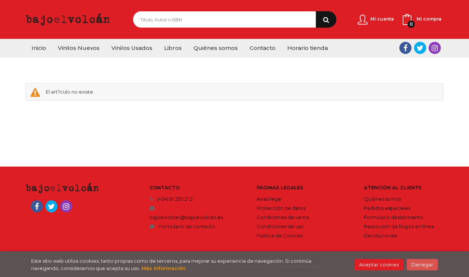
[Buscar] (326, 19)
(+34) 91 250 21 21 (175, 199)
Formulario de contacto (186, 226)
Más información (163, 268)
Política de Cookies (279, 235)
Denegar (422, 264)
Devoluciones (380, 235)
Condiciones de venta (282, 217)
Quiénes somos (382, 199)
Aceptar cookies (379, 264)
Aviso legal (269, 199)
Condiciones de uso (280, 226)
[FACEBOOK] (405, 48)
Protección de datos (281, 208)
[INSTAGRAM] (435, 48)
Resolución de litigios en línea (399, 226)
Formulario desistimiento (393, 217)
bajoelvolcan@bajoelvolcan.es (186, 217)
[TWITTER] (420, 48)
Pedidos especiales (387, 208)
